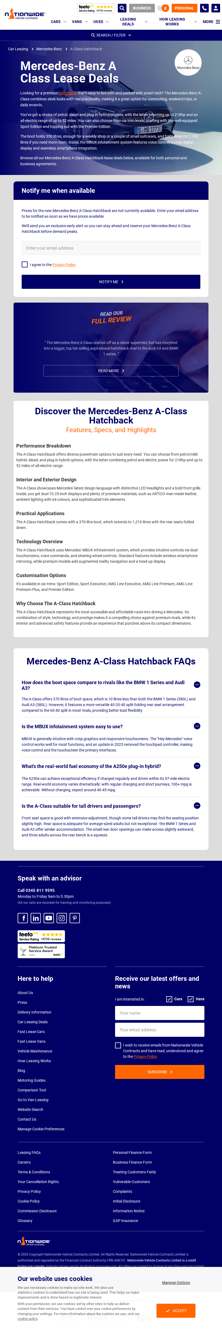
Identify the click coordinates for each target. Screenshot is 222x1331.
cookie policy (27, 1319)
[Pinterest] (75, 918)
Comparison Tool (32, 1090)
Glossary (25, 1221)
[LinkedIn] (36, 918)
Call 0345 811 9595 (36, 890)
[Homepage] (25, 13)
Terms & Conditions (34, 1172)
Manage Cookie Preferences (41, 1129)
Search (122, 8)
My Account (215, 8)
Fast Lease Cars (31, 1031)
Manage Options (176, 1282)
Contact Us (27, 1119)
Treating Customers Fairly (134, 1172)
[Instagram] (62, 918)
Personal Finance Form (132, 1152)
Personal (184, 8)
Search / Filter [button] (111, 35)
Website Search (30, 1109)
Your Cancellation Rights (38, 1182)
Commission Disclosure (37, 1211)
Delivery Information (34, 1012)
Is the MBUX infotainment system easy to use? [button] (72, 726)
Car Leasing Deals (33, 1022)
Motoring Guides (31, 1080)
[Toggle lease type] (163, 8)
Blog (21, 1070)
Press (22, 1002)
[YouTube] (49, 918)
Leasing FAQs (29, 1152)
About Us (25, 993)
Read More (108, 371)
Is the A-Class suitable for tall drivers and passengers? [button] (81, 806)
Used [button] (98, 21)
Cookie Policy (29, 1201)
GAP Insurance (125, 1221)
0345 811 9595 (204, 8)
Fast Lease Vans (31, 1041)
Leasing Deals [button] (128, 21)
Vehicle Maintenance (35, 1051)
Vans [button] (77, 21)
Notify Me (108, 282)
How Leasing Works (34, 1061)
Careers (24, 1162)
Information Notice (129, 1211)
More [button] (208, 21)
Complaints (122, 1191)
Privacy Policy (145, 1056)
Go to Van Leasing (33, 1100)
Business (142, 8)
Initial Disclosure (126, 1201)
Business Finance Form (132, 1162)
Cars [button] (56, 21)
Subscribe (157, 1072)
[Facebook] (23, 918)
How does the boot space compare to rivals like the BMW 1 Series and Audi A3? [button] (103, 685)
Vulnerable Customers (131, 1182)
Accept (180, 1311)
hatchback (68, 93)
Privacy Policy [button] (64, 265)
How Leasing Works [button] (172, 21)
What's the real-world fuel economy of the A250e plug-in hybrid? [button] (91, 766)
